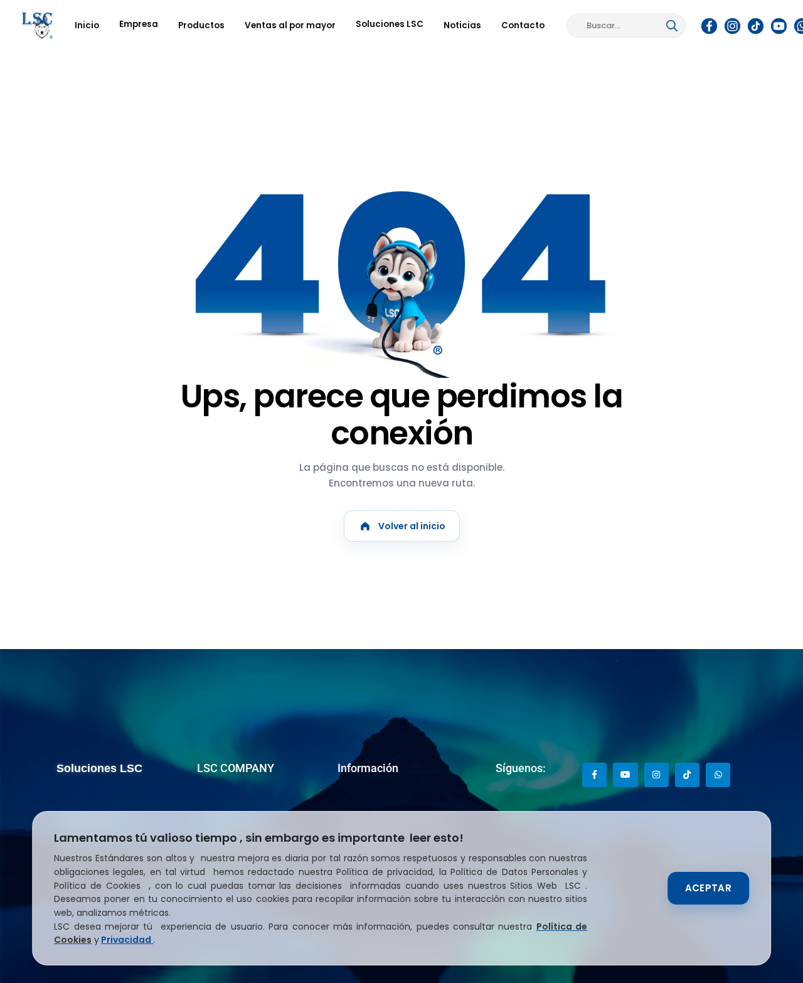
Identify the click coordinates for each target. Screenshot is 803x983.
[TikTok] (756, 26)
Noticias (462, 25)
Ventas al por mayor (290, 25)
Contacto (523, 25)
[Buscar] (671, 25)
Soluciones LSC (389, 24)
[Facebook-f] (594, 775)
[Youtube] (625, 775)
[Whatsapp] (718, 775)
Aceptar (708, 887)
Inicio (87, 25)
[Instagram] (733, 26)
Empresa (138, 24)
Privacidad (127, 939)
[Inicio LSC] (37, 26)
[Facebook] (709, 26)
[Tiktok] (687, 775)
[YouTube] (779, 26)
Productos (201, 25)
